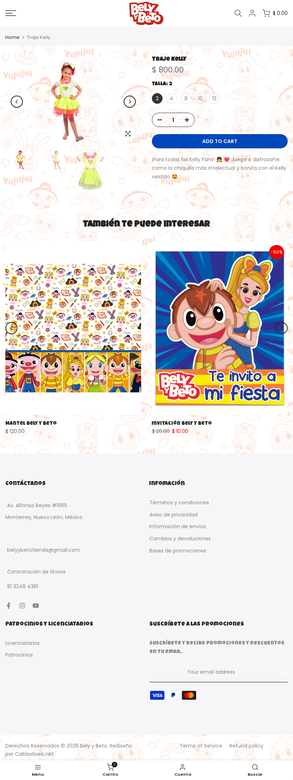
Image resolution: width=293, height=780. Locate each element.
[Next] (130, 102)
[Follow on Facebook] (8, 605)
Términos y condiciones (179, 502)
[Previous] (17, 102)
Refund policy (246, 745)
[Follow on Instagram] (22, 605)
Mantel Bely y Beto (31, 423)
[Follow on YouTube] (36, 605)
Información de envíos (177, 526)
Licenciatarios (22, 643)
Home (12, 37)
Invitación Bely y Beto (182, 423)
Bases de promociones (177, 550)
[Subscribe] (280, 672)
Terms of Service (201, 745)
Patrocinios (19, 654)
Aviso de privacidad (173, 514)
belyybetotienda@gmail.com (43, 550)
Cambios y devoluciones (180, 538)
